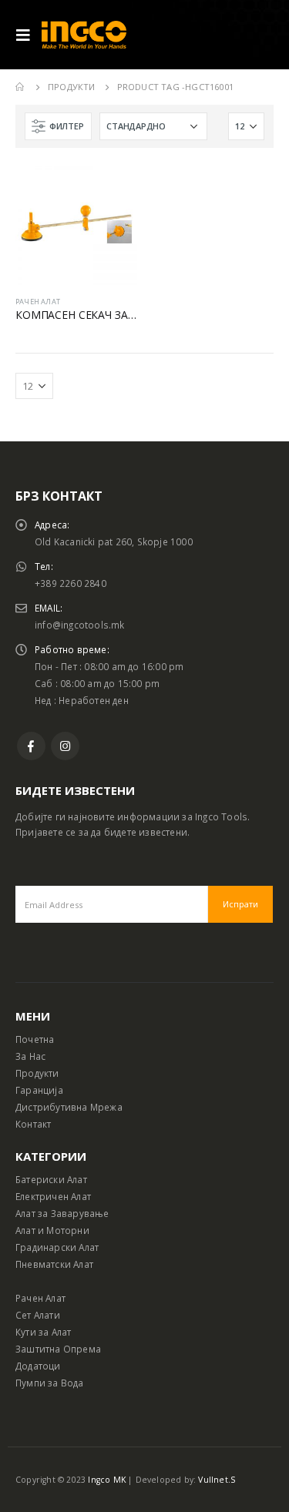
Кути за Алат (43, 1332)
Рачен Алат (40, 1298)
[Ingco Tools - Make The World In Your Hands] (84, 35)
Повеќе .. (112, 189)
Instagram (65, 746)
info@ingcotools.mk (80, 625)
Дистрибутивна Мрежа (69, 1107)
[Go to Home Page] (20, 87)
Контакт (33, 1124)
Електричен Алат (53, 1196)
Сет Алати (37, 1315)
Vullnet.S (216, 1479)
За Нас (30, 1056)
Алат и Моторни (52, 1230)
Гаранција (39, 1090)
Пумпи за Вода (49, 1382)
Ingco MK (107, 1479)
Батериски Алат (51, 1179)
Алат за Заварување (62, 1213)
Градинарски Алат (57, 1247)
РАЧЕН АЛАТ (37, 302)
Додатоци (38, 1365)
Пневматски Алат (54, 1264)
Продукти (37, 1073)
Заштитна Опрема (58, 1349)
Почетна (34, 1039)
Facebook (31, 746)
